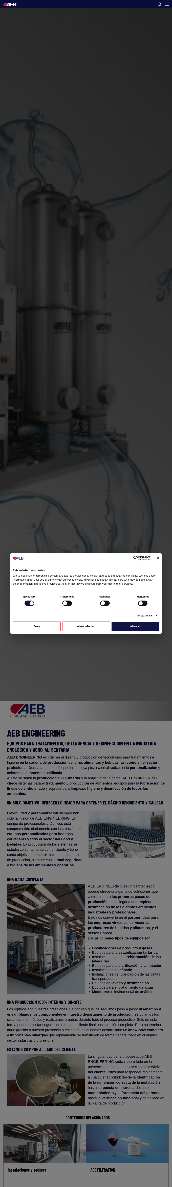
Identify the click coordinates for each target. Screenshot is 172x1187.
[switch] (67, 603)
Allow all (135, 626)
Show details (145, 615)
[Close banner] (158, 558)
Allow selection (86, 626)
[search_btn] (160, 4)
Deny (37, 626)
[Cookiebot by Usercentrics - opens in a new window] (135, 558)
